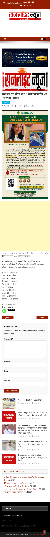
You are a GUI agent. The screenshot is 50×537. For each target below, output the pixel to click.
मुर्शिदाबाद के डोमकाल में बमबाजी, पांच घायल (9, 317)
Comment (8, 339)
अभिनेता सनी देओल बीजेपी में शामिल (43, 317)
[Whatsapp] (4, 311)
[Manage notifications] (44, 532)
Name (7, 362)
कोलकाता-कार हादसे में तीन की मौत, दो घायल (16, 486)
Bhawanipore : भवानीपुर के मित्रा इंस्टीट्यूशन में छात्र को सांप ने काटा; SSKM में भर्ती (32, 457)
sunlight (19, 106)
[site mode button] (43, 39)
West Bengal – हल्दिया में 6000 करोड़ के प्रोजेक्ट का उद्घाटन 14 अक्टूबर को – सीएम (32, 414)
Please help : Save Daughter (30, 400)
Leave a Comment (32, 106)
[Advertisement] (25, 226)
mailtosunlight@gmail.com (12, 515)
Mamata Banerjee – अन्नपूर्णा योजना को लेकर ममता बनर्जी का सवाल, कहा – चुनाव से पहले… (32, 444)
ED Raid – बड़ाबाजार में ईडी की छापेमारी (16, 483)
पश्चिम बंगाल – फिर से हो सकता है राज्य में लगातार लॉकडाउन (21, 489)
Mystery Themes (39, 534)
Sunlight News (25, 23)
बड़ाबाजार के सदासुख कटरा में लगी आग (15, 492)
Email (7, 371)
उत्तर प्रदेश (6, 102)
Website (7, 381)
